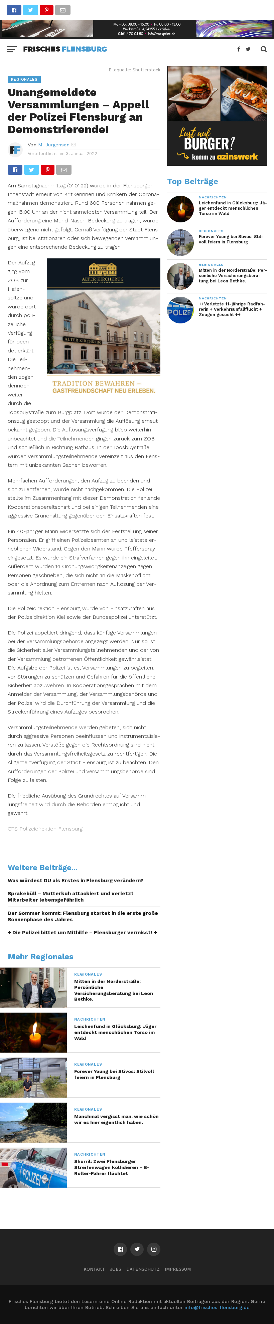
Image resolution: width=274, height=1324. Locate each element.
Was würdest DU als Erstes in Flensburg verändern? (75, 881)
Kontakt (94, 1269)
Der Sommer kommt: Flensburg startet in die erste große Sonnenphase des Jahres (83, 916)
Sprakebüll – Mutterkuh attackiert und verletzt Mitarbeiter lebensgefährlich (71, 897)
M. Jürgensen (54, 144)
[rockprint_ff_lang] (137, 37)
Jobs (115, 1269)
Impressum (178, 1269)
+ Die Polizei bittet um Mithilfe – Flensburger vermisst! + (82, 933)
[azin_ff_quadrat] (217, 164)
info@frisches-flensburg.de (217, 1307)
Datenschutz (143, 1269)
